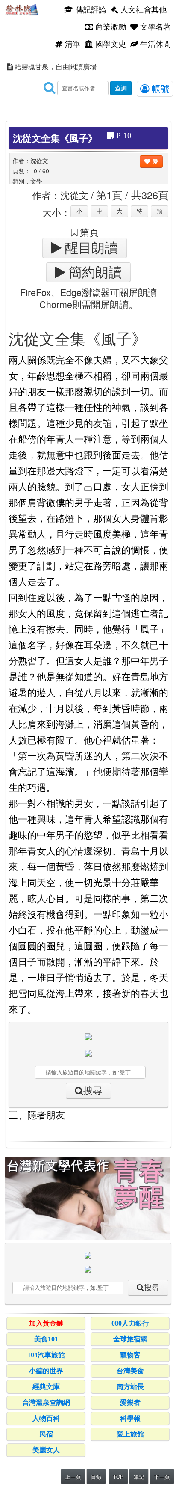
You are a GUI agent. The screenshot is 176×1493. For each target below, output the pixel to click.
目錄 (96, 1476)
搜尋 (92, 1090)
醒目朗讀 (90, 247)
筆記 (139, 1476)
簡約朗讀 (93, 272)
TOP (118, 1476)
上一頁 (73, 1476)
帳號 (159, 88)
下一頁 (162, 1476)
